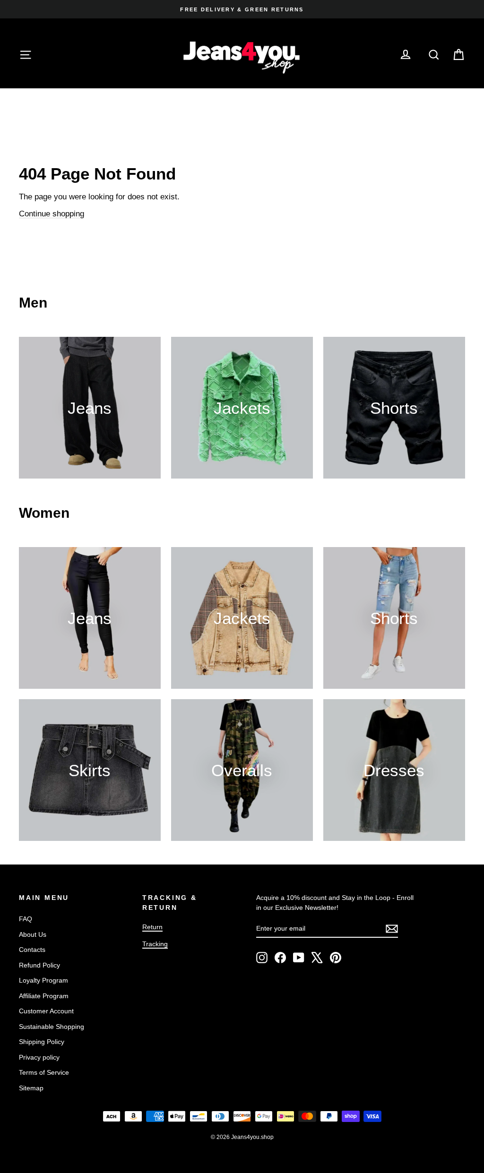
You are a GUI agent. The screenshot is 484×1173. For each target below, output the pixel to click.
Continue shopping (51, 213)
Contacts (32, 949)
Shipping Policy (41, 1041)
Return (152, 927)
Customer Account (46, 1011)
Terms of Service (44, 1072)
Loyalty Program (43, 980)
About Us (32, 934)
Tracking (155, 944)
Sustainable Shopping (51, 1026)
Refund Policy (39, 965)
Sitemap (31, 1088)
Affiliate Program (44, 996)
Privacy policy (39, 1057)
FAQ (25, 919)
